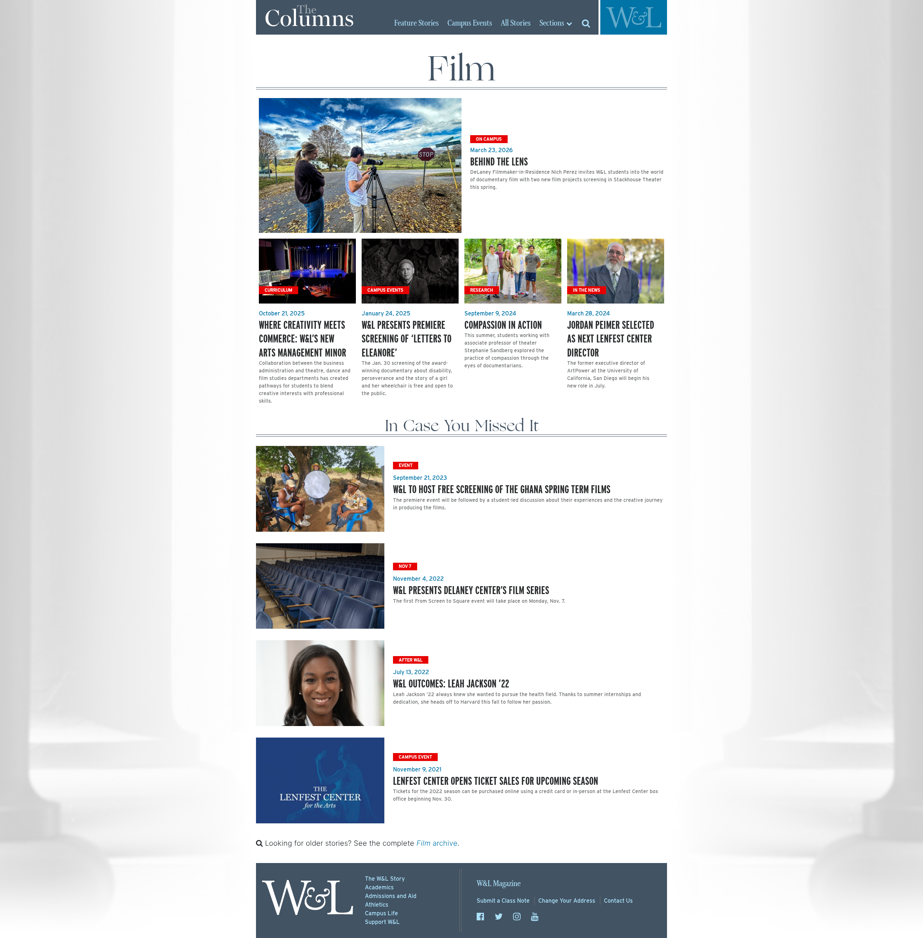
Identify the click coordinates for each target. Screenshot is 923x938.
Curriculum (278, 290)
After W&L (411, 660)
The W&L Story (385, 878)
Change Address (566, 900)
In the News (586, 290)
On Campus (489, 139)
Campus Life (381, 913)
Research (481, 290)
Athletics (376, 904)
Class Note (503, 900)
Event (405, 465)
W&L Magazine (499, 884)
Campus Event (415, 757)
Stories (416, 23)
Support (382, 922)
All (516, 23)
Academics (379, 887)
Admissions (390, 896)
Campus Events (385, 290)
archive (437, 843)
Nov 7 (405, 566)
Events (469, 23)
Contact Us (618, 900)
